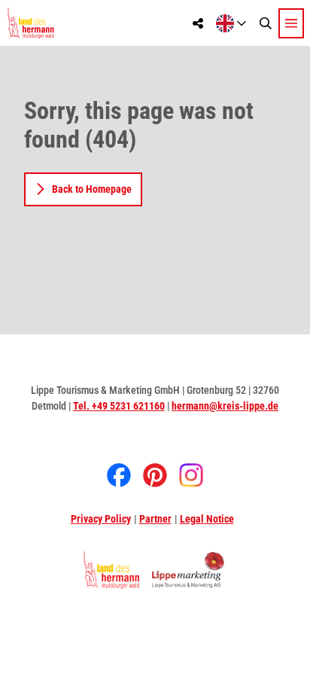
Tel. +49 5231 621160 (119, 406)
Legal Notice (207, 519)
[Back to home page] (30, 23)
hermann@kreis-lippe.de (225, 406)
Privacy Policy (101, 519)
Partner (155, 519)
